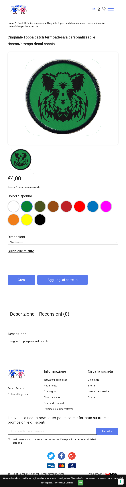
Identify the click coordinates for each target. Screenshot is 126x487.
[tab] (22, 313)
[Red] (79, 206)
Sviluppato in (95, 473)
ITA (93, 9)
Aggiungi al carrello (62, 280)
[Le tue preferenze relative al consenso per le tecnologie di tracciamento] (121, 482)
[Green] (27, 206)
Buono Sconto (16, 388)
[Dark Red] (66, 206)
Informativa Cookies (64, 483)
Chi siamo (93, 379)
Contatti (92, 397)
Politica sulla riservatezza (58, 408)
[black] (40, 220)
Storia (91, 385)
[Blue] (93, 206)
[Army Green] (40, 206)
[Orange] (13, 220)
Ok (80, 483)
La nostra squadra (98, 391)
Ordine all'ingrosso (18, 394)
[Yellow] (27, 220)
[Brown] (53, 206)
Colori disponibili (21, 196)
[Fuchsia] (106, 206)
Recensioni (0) (54, 314)
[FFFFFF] (13, 206)
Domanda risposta (54, 403)
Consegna (50, 391)
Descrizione (22, 314)
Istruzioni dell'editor (55, 379)
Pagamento (50, 385)
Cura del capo (52, 397)
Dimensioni (16, 237)
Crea (21, 280)
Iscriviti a (107, 431)
